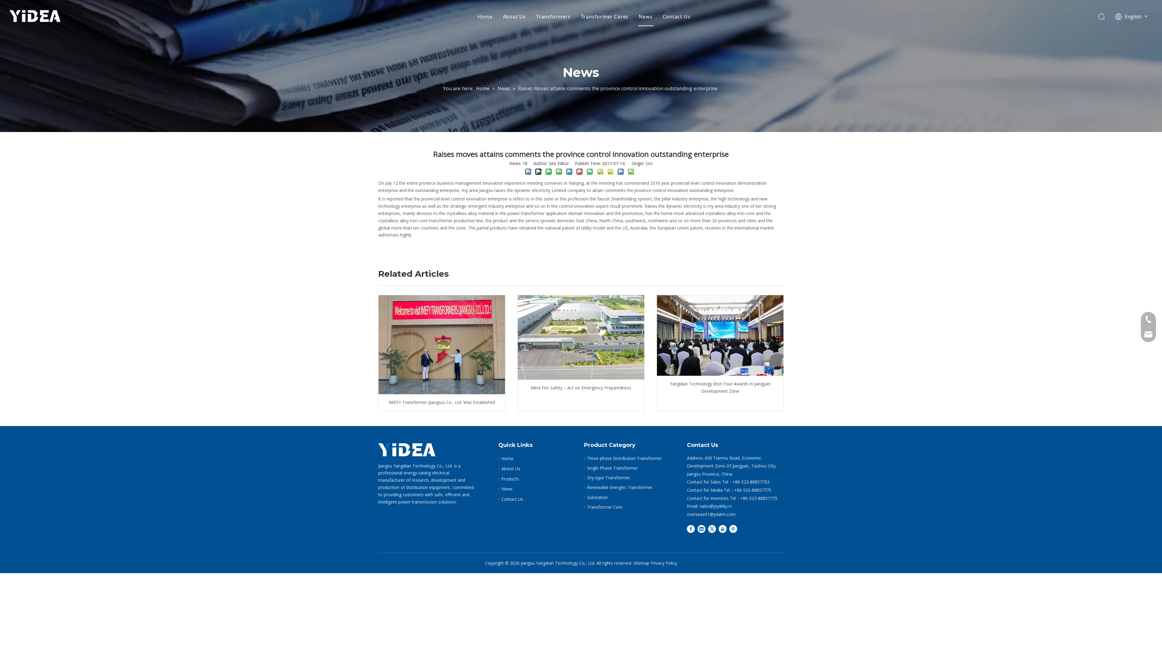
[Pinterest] (733, 529)
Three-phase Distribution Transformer (624, 458)
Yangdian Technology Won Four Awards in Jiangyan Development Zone (720, 387)
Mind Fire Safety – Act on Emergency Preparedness (581, 388)
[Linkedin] (701, 529)
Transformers (553, 16)
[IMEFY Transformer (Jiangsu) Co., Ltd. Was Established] (442, 344)
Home (485, 16)
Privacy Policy (664, 563)
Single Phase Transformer (612, 468)
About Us (514, 16)
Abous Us (510, 468)
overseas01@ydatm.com (711, 514)
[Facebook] (691, 529)
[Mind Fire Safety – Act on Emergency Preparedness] (581, 337)
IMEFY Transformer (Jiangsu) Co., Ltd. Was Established (442, 402)
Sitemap (641, 563)
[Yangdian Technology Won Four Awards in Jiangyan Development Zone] (720, 335)
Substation (597, 497)
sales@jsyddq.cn (716, 506)
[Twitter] (712, 529)
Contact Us (676, 16)
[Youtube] (723, 529)
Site (649, 163)
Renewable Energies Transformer (619, 487)
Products (510, 479)
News (645, 16)
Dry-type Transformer (608, 478)
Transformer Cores (605, 16)
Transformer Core (604, 507)
